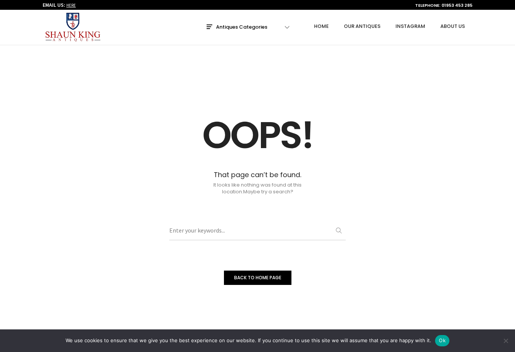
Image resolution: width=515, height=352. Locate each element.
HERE (71, 5)
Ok (442, 340)
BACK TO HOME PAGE (257, 277)
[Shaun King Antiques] (73, 38)
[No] (505, 340)
